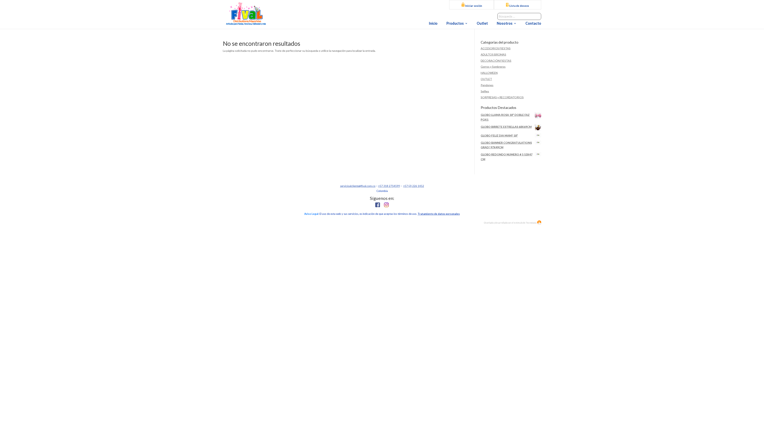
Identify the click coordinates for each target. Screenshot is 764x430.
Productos (455, 23)
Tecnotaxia (531, 222)
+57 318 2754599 (389, 186)
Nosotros (505, 23)
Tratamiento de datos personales (439, 213)
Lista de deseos (519, 5)
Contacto (533, 23)
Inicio (433, 23)
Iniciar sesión (473, 5)
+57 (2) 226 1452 (413, 186)
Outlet (482, 23)
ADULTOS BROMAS (493, 54)
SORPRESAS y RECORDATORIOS (502, 97)
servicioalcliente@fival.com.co (357, 186)
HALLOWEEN (489, 72)
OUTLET (486, 79)
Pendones (487, 85)
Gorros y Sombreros (493, 66)
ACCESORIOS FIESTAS (496, 48)
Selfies (485, 91)
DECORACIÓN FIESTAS (496, 60)
